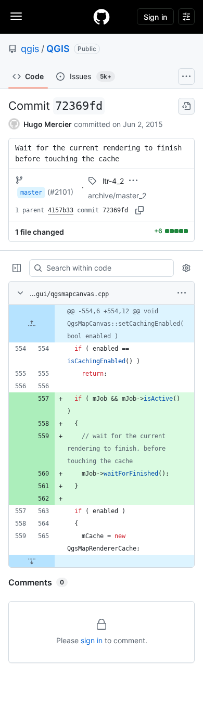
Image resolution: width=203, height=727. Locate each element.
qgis (30, 48)
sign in (92, 640)
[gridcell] (101, 323)
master (31, 192)
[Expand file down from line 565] (32, 561)
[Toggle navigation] (16, 16)
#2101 (60, 191)
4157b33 (60, 210)
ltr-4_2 (113, 180)
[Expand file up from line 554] (32, 323)
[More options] (181, 293)
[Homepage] (101, 16)
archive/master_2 (117, 195)
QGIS (58, 48)
